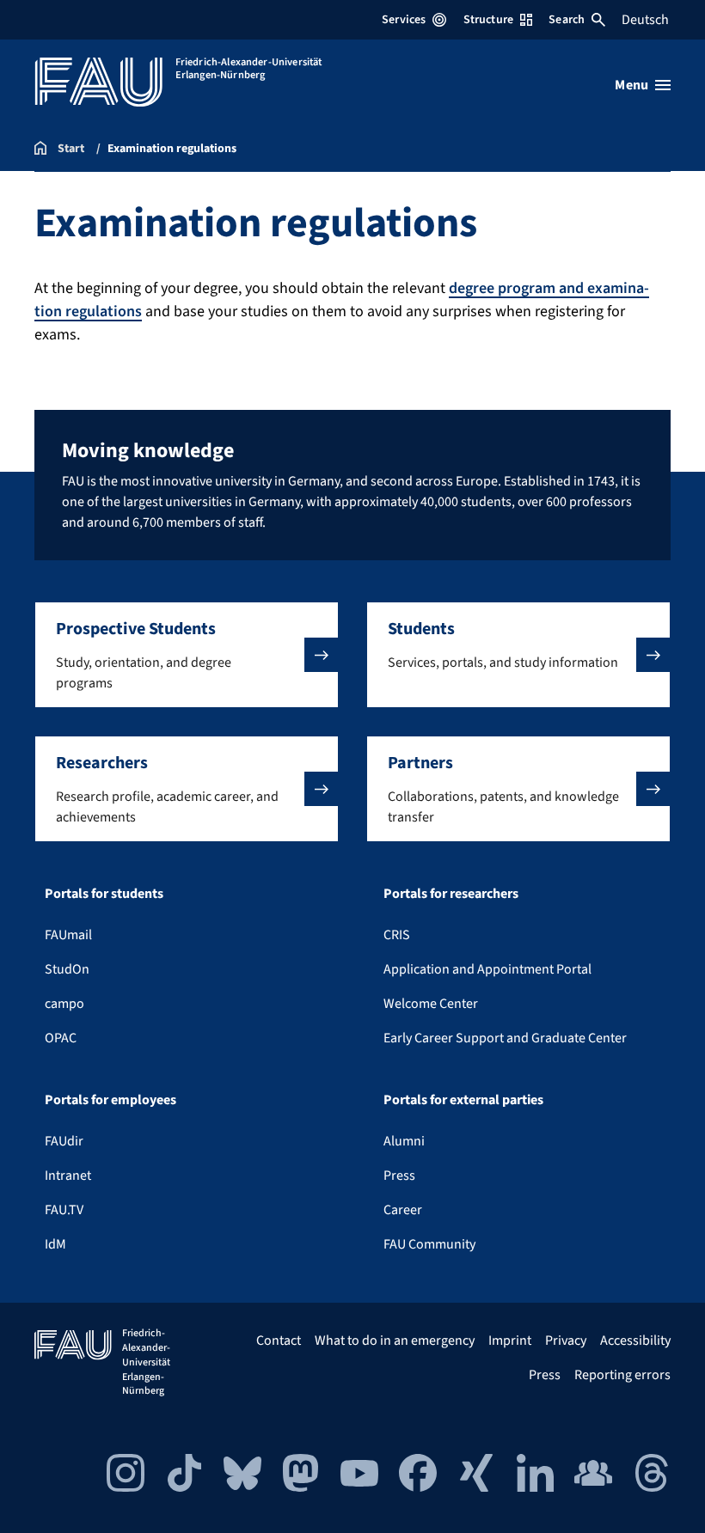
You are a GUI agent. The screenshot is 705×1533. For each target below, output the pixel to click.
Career (402, 1209)
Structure (488, 19)
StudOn (67, 969)
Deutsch (645, 19)
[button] (186, 655)
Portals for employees (110, 1099)
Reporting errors (622, 1374)
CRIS (396, 934)
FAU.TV (64, 1209)
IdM (55, 1244)
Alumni (404, 1141)
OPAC (61, 1038)
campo (64, 1003)
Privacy (565, 1340)
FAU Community (429, 1244)
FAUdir (64, 1141)
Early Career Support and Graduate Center (505, 1038)
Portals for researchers (450, 893)
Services (404, 19)
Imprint (509, 1340)
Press (399, 1175)
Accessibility (635, 1340)
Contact (278, 1340)
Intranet (68, 1175)
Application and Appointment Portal (487, 969)
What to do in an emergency (395, 1340)
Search (567, 19)
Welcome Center (430, 1003)
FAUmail (68, 934)
